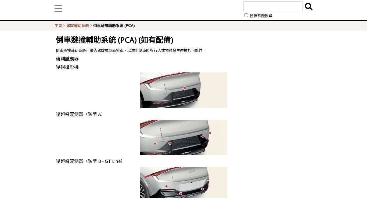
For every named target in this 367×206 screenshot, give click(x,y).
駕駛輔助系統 (77, 25)
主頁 (58, 25)
